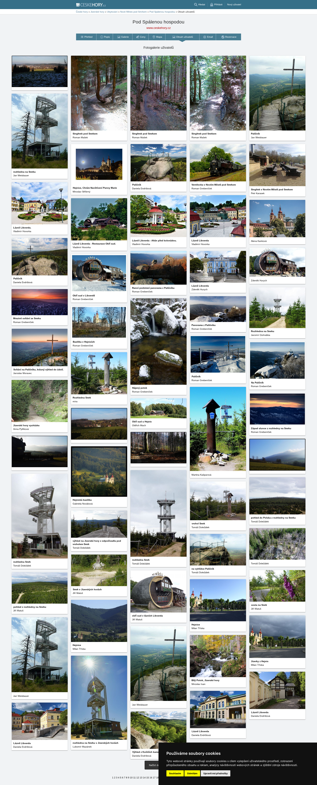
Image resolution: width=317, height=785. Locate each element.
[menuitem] (86, 37)
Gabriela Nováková (83, 503)
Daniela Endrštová (141, 188)
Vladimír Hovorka (22, 231)
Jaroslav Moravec (22, 373)
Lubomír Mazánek (82, 746)
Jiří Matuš (78, 593)
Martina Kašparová (201, 474)
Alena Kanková (259, 241)
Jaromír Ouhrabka (260, 335)
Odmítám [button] (192, 773)
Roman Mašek (80, 137)
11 (134, 777)
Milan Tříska (198, 628)
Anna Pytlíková (21, 429)
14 (144, 777)
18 (157, 777)
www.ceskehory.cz (158, 28)
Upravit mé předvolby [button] (215, 773)
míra (75, 401)
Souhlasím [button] (175, 773)
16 (151, 777)
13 (141, 777)
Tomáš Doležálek (141, 563)
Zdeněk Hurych (259, 280)
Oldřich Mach (139, 425)
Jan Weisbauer (259, 137)
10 (131, 777)
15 (147, 777)
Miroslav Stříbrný (81, 191)
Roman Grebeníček (202, 188)
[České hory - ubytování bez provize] (91, 4)
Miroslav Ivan (198, 684)
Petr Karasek (257, 193)
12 (137, 777)
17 (154, 777)
